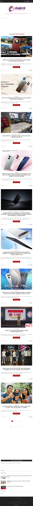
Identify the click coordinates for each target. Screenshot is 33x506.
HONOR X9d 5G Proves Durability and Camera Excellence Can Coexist (16, 60)
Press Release (11, 211)
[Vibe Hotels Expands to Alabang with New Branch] (3, 487)
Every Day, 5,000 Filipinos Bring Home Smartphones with (16, 331)
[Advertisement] (16, 26)
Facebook (2, 493)
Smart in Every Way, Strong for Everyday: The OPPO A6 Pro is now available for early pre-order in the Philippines (16, 175)
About (13, 501)
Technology (21, 58)
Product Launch (16, 211)
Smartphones (16, 58)
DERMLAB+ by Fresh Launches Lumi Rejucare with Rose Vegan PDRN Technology (18, 481)
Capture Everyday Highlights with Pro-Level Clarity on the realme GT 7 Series (16, 407)
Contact (16, 501)
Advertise (19, 501)
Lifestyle (11, 58)
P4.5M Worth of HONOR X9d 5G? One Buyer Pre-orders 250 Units (16, 136)
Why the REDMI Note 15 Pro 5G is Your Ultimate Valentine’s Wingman (16, 98)
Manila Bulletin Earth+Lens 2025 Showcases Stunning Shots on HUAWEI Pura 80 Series (16, 369)
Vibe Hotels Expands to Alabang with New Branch (15, 486)
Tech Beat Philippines (23, 502)
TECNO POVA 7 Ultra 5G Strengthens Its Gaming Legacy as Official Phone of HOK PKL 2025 (16, 293)
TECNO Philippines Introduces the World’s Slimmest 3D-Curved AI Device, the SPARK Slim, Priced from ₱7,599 (16, 253)
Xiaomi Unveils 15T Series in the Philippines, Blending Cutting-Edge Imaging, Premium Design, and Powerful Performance (16, 214)
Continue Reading (16, 182)
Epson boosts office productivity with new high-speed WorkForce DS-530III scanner (19, 476)
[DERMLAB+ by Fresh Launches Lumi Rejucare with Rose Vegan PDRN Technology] (3, 482)
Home (1, 18)
